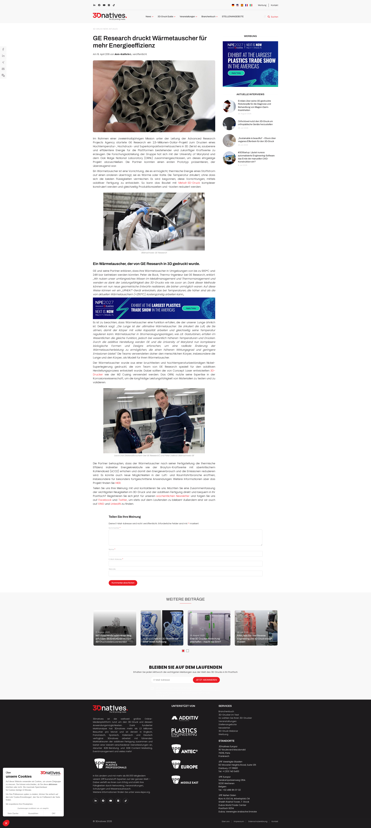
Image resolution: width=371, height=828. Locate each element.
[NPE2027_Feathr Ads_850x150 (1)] (154, 308)
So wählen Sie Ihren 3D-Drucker (235, 717)
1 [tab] (183, 650)
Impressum (239, 821)
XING (101, 504)
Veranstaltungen (187, 16)
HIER (118, 483)
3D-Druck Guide (165, 16)
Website (112, 569)
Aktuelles (113, 29)
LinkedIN (116, 504)
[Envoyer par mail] (3, 69)
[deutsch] (233, 5)
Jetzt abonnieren (206, 679)
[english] (237, 5)
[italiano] (251, 5)
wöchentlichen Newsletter (173, 496)
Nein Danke (13, 813)
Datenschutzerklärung (257, 821)
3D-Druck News (100, 29)
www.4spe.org (142, 792)
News (148, 16)
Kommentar (115, 528)
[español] (242, 5)
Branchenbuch (208, 16)
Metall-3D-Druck (189, 183)
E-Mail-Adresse (116, 559)
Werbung (262, 5)
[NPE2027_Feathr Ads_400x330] (250, 64)
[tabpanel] (114, 628)
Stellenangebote (228, 724)
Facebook (105, 500)
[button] (6, 823)
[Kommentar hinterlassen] (3, 75)
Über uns (226, 821)
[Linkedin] (3, 56)
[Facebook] (3, 49)
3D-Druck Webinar (228, 730)
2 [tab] (187, 650)
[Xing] (3, 62)
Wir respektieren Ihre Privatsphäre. (19, 804)
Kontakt (274, 5)
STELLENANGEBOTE (233, 16)
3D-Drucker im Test (229, 714)
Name (112, 549)
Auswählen (33, 813)
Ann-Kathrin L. (123, 54)
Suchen (274, 17)
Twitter (122, 500)
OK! (53, 813)
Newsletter (224, 727)
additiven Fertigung (124, 741)
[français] (246, 5)
